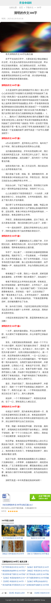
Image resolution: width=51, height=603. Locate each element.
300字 (39, 8)
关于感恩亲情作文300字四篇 (37, 578)
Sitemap (42, 600)
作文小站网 (20, 600)
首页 (21, 8)
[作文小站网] (25, 3)
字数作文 (30, 8)
